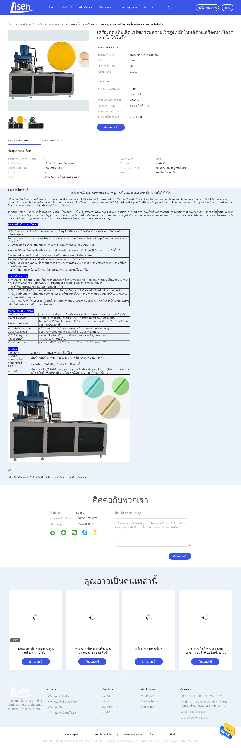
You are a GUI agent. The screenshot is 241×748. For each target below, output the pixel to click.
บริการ (106, 701)
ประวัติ (106, 696)
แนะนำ (106, 712)
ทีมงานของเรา (110, 706)
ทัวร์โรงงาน (106, 7)
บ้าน (51, 7)
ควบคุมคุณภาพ (128, 7)
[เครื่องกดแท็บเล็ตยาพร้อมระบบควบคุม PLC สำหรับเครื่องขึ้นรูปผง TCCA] (205, 616)
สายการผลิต (148, 706)
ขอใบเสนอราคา (207, 7)
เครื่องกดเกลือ (55, 707)
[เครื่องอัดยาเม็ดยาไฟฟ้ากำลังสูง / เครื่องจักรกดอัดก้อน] (35, 616)
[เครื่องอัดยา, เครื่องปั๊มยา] (148, 616)
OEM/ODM (147, 696)
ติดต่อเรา (149, 7)
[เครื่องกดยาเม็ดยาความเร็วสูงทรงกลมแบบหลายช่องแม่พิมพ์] (92, 616)
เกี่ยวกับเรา (85, 7)
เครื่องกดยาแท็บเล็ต (58, 696)
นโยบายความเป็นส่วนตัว (138, 734)
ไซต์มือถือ (170, 734)
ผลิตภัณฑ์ (66, 7)
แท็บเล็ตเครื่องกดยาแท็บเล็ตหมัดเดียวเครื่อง (29, 477)
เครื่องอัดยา (59, 477)
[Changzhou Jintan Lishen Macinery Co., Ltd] (55, 533)
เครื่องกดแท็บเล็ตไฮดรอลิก (62, 702)
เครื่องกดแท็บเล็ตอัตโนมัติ (61, 713)
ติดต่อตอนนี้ (111, 127)
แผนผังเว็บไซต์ (103, 734)
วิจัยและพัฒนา (149, 701)
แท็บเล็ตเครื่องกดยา (77, 477)
